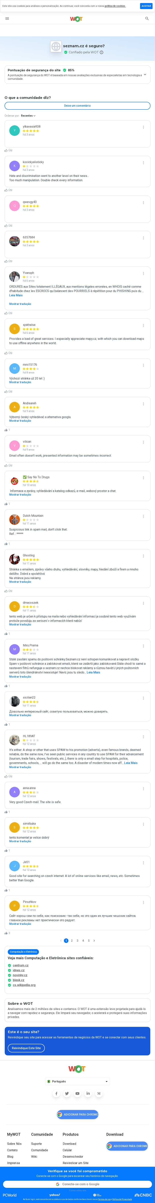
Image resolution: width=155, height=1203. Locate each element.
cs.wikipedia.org (24, 985)
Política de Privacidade (122, 1199)
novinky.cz (20, 975)
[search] (147, 18)
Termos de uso (104, 1199)
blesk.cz (18, 980)
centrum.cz (21, 965)
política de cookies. (115, 6)
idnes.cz (19, 970)
